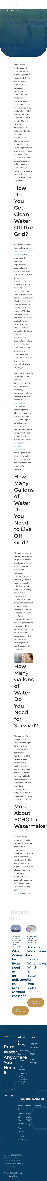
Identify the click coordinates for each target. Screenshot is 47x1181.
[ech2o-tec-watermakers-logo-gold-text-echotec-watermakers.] (12, 4)
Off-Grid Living (15, 943)
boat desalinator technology (23, 251)
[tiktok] (12, 1089)
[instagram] (6, 1089)
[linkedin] (12, 1095)
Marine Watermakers (17, 939)
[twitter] (12, 1083)
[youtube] (6, 1095)
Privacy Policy (9, 1173)
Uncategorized (22, 11)
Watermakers (17, 946)
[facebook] (6, 1083)
